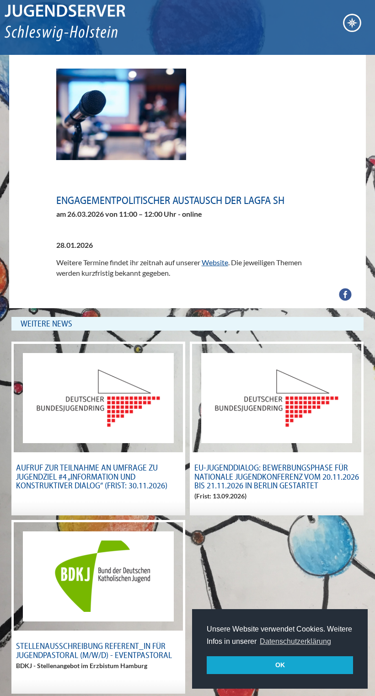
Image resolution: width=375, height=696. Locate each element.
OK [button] (280, 665)
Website (215, 262)
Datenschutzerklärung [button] (295, 641)
